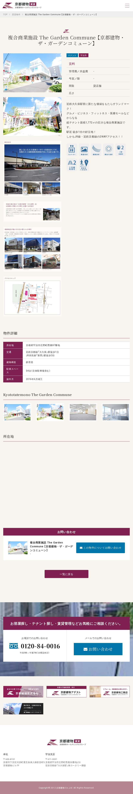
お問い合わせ (100, 649)
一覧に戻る (66, 574)
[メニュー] (127, 5)
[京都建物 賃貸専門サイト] (21, 6)
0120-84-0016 (40, 646)
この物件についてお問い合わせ (101, 548)
